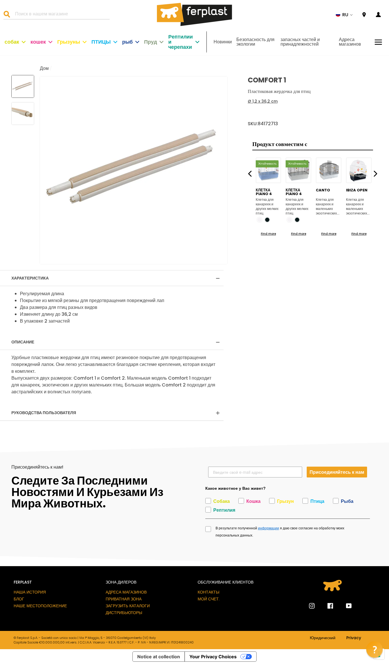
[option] (133, 170)
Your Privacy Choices (213, 656)
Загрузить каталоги (128, 606)
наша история (30, 592)
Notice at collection (158, 656)
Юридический (322, 638)
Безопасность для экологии (255, 41)
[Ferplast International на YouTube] (344, 605)
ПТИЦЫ (101, 41)
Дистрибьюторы (124, 613)
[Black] (267, 219)
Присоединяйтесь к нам (337, 472)
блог (19, 599)
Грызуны (68, 41)
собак (12, 41)
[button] (344, 14)
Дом (44, 68)
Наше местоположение (40, 606)
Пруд (150, 41)
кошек (38, 41)
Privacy (353, 638)
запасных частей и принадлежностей (300, 41)
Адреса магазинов (350, 41)
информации (268, 528)
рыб (127, 41)
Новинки (223, 42)
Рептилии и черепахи (180, 41)
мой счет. (209, 599)
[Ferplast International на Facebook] (326, 605)
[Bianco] (259, 219)
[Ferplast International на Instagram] (312, 605)
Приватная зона (124, 599)
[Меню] (378, 42)
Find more (268, 234)
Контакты (208, 592)
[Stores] (364, 15)
